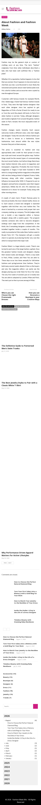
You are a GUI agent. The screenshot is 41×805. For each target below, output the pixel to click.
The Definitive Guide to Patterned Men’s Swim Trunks (18, 347)
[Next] (8, 629)
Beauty (6, 677)
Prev (5, 563)
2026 (7, 715)
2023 (7, 770)
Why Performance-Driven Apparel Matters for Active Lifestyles (17, 554)
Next (10, 563)
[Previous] (4, 629)
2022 (7, 775)
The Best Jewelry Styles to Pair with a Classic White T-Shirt (19, 384)
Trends (6, 698)
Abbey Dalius (6, 29)
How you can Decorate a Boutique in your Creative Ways (32, 296)
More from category (9, 309)
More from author (22, 306)
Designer (6, 684)
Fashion (4, 17)
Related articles (8, 306)
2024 (7, 766)
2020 (7, 783)
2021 (7, 779)
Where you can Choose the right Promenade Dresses (9, 296)
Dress (5, 687)
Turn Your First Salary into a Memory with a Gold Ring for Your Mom (25, 593)
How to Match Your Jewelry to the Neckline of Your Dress (26, 602)
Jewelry (6, 694)
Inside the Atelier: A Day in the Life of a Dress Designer (25, 611)
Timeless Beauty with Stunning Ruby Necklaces (24, 621)
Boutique (6, 681)
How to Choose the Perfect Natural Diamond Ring (25, 583)
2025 (7, 762)
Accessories (8, 674)
